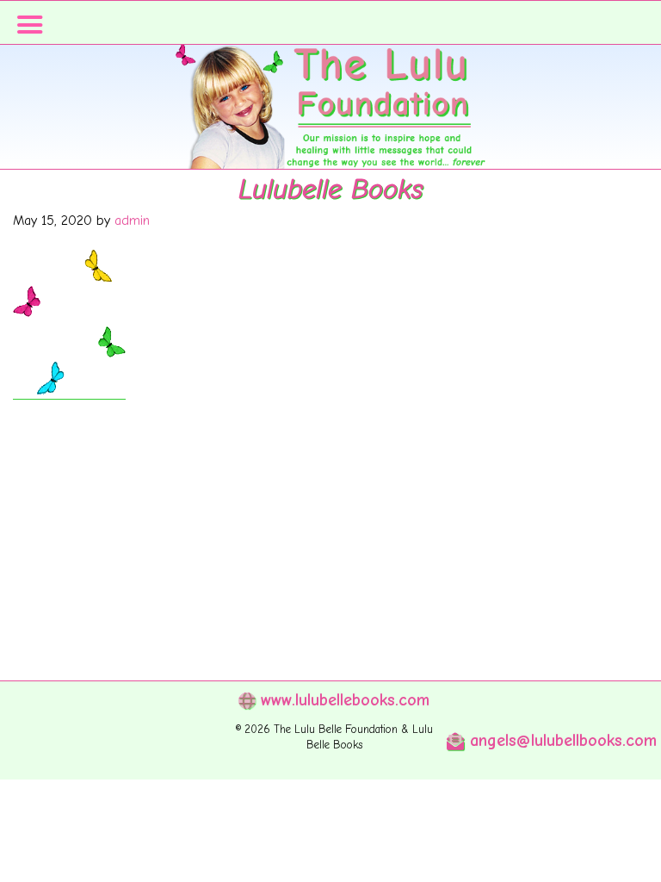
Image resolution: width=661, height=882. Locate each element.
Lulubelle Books (330, 189)
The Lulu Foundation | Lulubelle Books (330, 129)
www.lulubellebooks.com (342, 700)
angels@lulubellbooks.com (560, 740)
